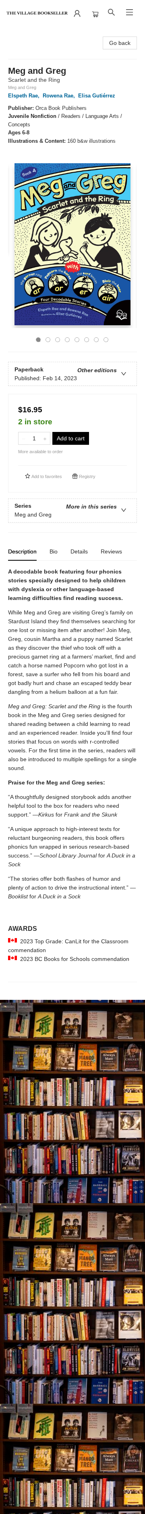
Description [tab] (22, 551)
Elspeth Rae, (24, 96)
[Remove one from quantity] (24, 438)
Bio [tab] (54, 551)
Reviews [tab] (111, 551)
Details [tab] (79, 551)
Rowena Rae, (60, 96)
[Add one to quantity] (45, 438)
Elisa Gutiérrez (96, 96)
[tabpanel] (72, 774)
